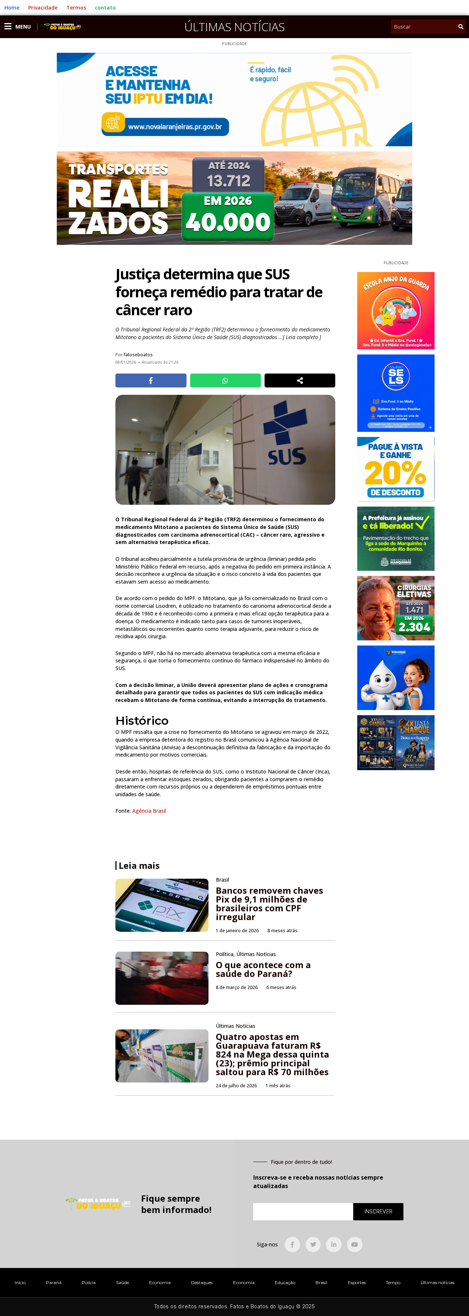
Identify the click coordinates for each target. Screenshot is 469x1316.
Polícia (89, 1282)
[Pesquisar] (461, 26)
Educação (285, 1282)
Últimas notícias (437, 1282)
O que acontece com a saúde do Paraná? (263, 969)
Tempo (393, 1282)
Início (20, 1282)
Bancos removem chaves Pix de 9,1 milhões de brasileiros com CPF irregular (269, 903)
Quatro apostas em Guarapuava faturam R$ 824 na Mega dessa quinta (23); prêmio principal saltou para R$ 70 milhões (272, 1054)
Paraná (54, 1282)
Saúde (122, 1282)
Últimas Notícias (234, 26)
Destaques (202, 1282)
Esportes (357, 1282)
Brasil (321, 1282)
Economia (160, 1282)
